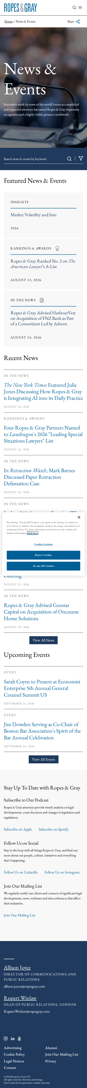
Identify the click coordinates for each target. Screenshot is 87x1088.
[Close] (79, 517)
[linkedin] (12, 1039)
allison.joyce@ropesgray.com (24, 986)
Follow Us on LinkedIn (21, 872)
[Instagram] (5, 1039)
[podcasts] (19, 1039)
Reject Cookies (43, 555)
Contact (10, 1067)
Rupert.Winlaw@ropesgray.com (27, 1011)
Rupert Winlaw (20, 997)
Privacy (50, 1061)
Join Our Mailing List (19, 915)
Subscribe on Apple (18, 829)
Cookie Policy (14, 1054)
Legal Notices (14, 1061)
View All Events (43, 759)
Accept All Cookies (43, 566)
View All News (43, 640)
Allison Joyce (17, 967)
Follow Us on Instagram (62, 872)
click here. (32, 533)
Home (8, 21)
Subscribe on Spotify (54, 829)
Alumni (51, 1047)
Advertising (13, 1047)
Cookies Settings (43, 544)
